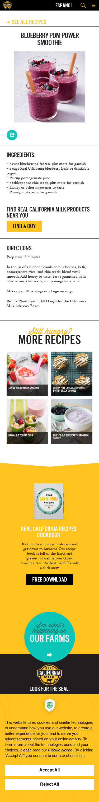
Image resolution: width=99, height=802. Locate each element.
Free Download (49, 579)
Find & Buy (24, 226)
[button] (93, 5)
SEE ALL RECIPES (26, 22)
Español (64, 5)
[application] (49, 748)
